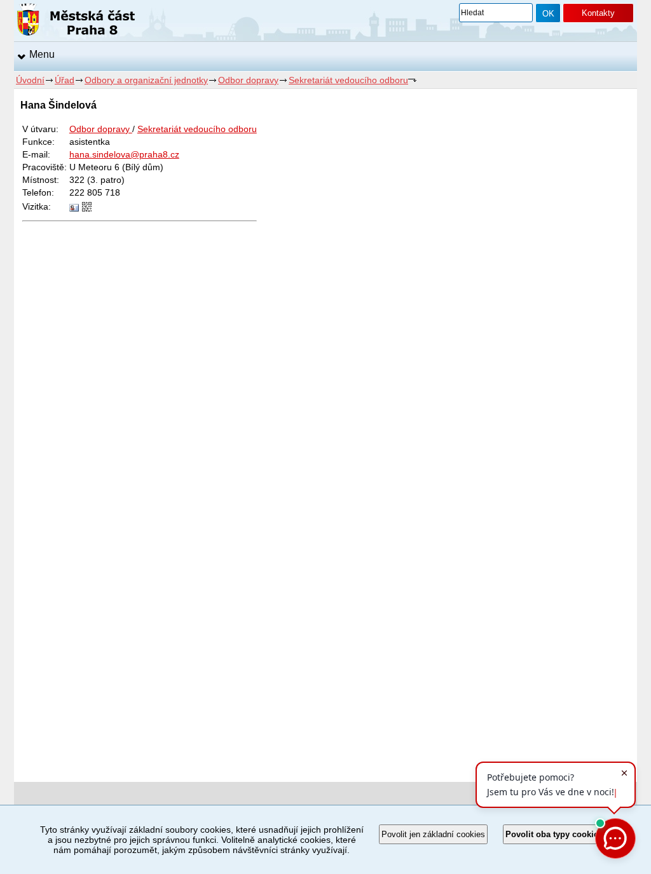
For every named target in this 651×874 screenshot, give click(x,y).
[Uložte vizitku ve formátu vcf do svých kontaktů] (74, 208)
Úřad (64, 80)
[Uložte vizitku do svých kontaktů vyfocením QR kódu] (87, 208)
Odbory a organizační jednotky (146, 80)
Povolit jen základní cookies (433, 834)
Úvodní (30, 80)
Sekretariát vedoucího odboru (348, 80)
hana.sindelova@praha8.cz (124, 154)
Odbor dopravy (248, 80)
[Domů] (76, 21)
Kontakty (598, 13)
